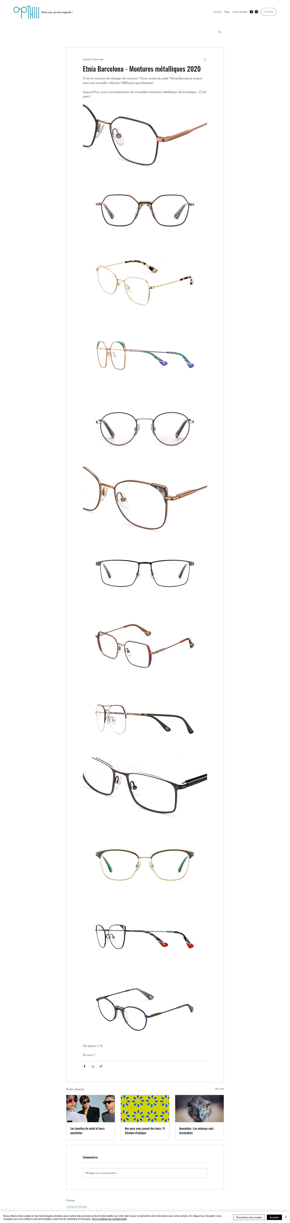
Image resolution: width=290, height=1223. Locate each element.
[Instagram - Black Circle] (256, 11)
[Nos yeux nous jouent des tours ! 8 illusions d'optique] (145, 1108)
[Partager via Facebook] (84, 1066)
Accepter (274, 1217)
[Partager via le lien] (101, 1066)
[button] (219, 31)
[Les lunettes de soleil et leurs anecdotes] (90, 1108)
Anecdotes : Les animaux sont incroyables (196, 1130)
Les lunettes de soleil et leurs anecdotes (87, 1130)
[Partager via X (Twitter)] (92, 1066)
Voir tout (219, 1088)
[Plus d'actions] (205, 59)
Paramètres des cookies (249, 1217)
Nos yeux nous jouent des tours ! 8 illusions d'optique (145, 1130)
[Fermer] (286, 1217)
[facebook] (251, 11)
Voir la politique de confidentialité (109, 1218)
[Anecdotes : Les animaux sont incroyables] (199, 1108)
